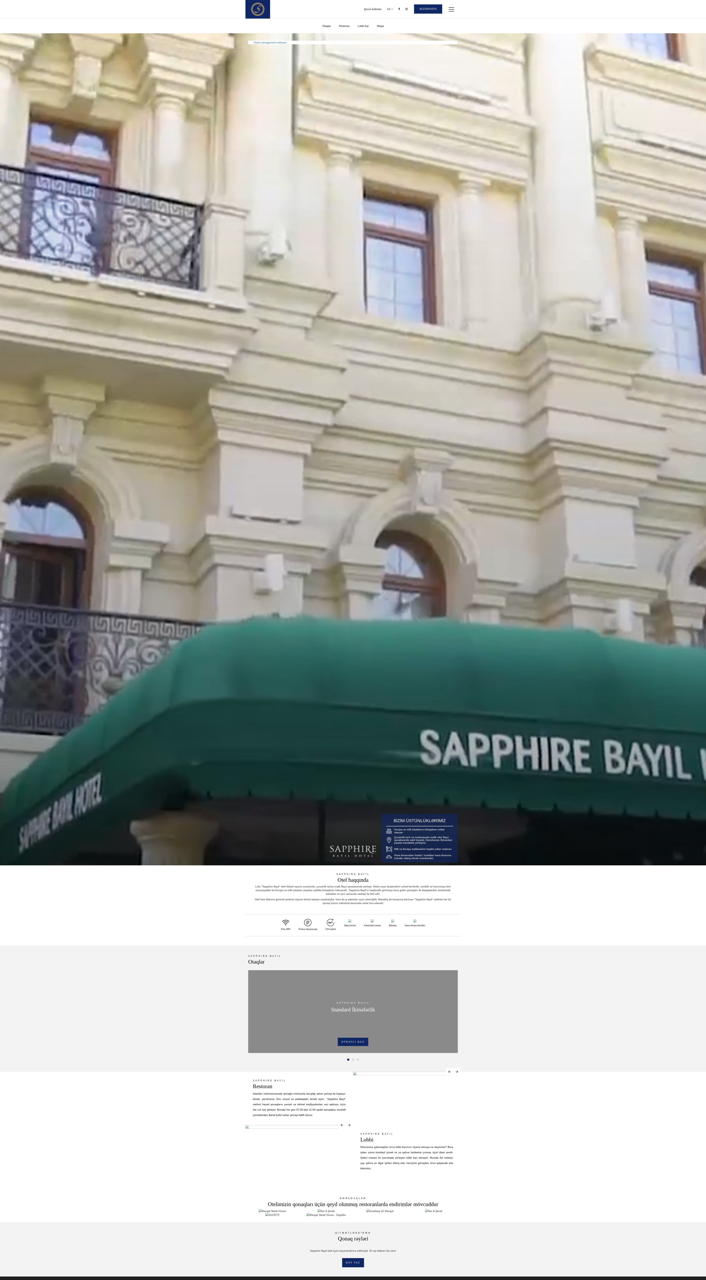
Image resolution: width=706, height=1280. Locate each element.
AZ (389, 9)
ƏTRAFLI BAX (353, 1041)
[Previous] (449, 1071)
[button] (348, 1060)
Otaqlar (326, 25)
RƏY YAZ (353, 1262)
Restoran (344, 25)
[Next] (457, 1071)
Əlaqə (380, 25)
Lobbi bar (363, 25)
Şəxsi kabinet (372, 9)
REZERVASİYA (428, 9)
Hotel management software (270, 42)
